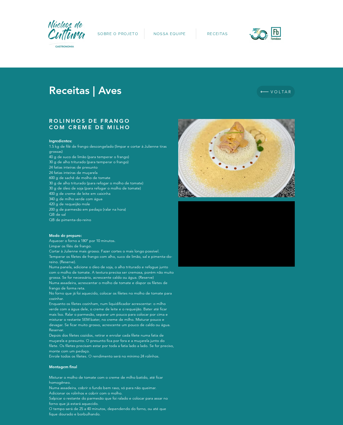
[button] (236, 158)
